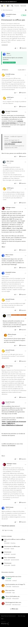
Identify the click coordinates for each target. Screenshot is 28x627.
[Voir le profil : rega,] (3, 591)
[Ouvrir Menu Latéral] (2, 6)
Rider (8, 161)
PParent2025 (15, 598)
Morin (7, 366)
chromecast (7, 552)
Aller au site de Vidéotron (7, 1)
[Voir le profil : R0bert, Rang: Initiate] (3, 255)
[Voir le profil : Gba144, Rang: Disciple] (3, 508)
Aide (2, 618)
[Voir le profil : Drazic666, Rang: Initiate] (3, 75)
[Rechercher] (12, 6)
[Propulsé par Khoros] (14, 623)
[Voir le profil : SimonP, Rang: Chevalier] (3, 402)
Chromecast (7, 563)
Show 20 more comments (8, 525)
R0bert (8, 53)
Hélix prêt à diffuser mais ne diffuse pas (14, 540)
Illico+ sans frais (10, 590)
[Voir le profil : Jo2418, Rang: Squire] (4, 98)
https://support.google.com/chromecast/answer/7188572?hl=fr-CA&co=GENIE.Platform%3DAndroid (14, 423)
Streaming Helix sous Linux (13, 576)
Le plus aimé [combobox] (22, 70)
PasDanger (8, 207)
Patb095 (13, 565)
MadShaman (15, 586)
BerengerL (8, 111)
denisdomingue (16, 604)
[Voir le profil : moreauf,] (3, 577)
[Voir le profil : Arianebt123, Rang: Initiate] (3, 15)
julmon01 (8, 299)
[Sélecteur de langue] (8, 5)
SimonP (7, 402)
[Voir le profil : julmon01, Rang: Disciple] (3, 300)
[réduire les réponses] (14, 73)
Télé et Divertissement (8, 10)
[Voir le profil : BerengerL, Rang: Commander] (3, 112)
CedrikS (9, 315)
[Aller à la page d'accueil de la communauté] (5, 5)
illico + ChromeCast (9, 557)
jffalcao (10, 334)
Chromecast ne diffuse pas (12, 546)
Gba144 (7, 507)
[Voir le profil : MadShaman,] (3, 585)
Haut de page (21, 616)
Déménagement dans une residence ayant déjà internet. (14, 602)
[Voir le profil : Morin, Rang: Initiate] (3, 366)
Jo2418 (8, 97)
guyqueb (13, 554)
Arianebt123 (9, 14)
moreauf (14, 580)
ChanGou (12, 543)
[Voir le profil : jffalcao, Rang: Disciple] (5, 335)
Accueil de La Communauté (8, 616)
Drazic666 (8, 74)
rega (13, 592)
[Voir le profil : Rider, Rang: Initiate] (4, 162)
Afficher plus (15, 609)
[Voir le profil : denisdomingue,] (3, 603)
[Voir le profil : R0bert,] (4, 54)
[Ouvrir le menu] (26, 10)
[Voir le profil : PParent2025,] (3, 597)
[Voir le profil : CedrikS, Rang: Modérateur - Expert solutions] (4, 315)
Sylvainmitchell (15, 559)
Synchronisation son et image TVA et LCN (15, 584)
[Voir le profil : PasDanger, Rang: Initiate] (3, 208)
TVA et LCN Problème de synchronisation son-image (13, 596)
